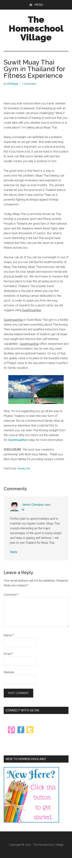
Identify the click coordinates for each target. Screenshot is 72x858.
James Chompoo (33, 504)
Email (8, 654)
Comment (11, 594)
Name (9, 635)
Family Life (24, 468)
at (23, 509)
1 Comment (29, 83)
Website (9, 672)
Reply (13, 552)
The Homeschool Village (36, 28)
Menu (39, 4)
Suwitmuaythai (17, 440)
